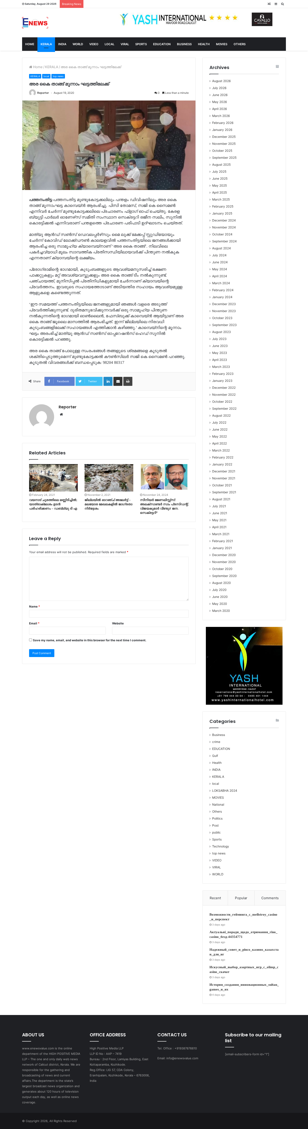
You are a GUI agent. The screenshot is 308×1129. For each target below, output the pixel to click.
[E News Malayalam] (35, 22)
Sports (217, 839)
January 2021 (222, 548)
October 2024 (222, 234)
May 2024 (219, 269)
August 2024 (221, 248)
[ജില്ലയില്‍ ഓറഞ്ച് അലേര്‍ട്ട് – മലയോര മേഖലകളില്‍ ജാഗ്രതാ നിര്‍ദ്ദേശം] (109, 478)
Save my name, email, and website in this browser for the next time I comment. (89, 640)
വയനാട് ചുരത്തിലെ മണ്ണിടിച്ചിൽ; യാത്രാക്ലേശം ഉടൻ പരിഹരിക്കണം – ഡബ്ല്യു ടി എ (53, 504)
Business (218, 735)
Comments (270, 898)
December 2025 (224, 137)
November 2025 (224, 143)
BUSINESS (184, 44)
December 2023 (224, 304)
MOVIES (221, 44)
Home (37, 67)
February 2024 (223, 290)
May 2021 (219, 520)
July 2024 (219, 255)
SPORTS (141, 44)
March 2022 (221, 450)
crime (216, 742)
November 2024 (224, 227)
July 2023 (219, 339)
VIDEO (93, 44)
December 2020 (224, 555)
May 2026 (219, 102)
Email (34, 623)
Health (217, 763)
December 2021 (223, 471)
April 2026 (219, 109)
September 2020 (224, 576)
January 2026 (222, 130)
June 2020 (220, 597)
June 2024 (220, 262)
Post (215, 825)
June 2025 (220, 178)
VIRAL (125, 44)
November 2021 (223, 478)
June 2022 (220, 429)
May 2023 (219, 353)
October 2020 (222, 569)
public (216, 832)
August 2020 (221, 583)
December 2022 (224, 387)
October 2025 (222, 150)
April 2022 (219, 443)
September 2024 (224, 241)
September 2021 (224, 492)
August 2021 (221, 499)
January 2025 (222, 213)
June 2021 (219, 513)
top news (58, 76)
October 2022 (222, 401)
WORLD (78, 44)
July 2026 (219, 88)
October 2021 (222, 485)
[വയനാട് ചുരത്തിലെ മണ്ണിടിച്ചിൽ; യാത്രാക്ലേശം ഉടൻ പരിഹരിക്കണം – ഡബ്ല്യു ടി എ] (53, 478)
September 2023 (224, 325)
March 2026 (221, 116)
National (218, 804)
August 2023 (221, 332)
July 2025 (219, 171)
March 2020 (221, 611)
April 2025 (219, 192)
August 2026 (221, 81)
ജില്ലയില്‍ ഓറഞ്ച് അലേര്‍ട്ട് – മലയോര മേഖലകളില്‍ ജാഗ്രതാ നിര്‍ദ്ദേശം (108, 504)
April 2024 (219, 276)
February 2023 (223, 374)
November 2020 (224, 562)
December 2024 (224, 220)
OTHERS (240, 44)
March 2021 (220, 534)
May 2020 (219, 604)
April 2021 (219, 527)
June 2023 (220, 346)
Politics (217, 818)
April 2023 (219, 360)
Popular (241, 898)
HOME (29, 44)
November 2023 (224, 311)
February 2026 (223, 123)
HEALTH (204, 44)
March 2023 (221, 367)
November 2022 (224, 394)
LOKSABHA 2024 (224, 790)
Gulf (215, 756)
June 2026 (220, 95)
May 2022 (219, 436)
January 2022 (222, 464)
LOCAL (109, 44)
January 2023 (222, 380)
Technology (220, 846)
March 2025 (221, 199)
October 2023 (222, 318)
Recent (215, 898)
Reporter (43, 92)
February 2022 (222, 457)
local (46, 76)
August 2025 (221, 164)
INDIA (62, 44)
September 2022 (224, 408)
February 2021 (222, 541)
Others (217, 811)
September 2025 (224, 157)
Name (34, 606)
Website (118, 623)
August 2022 (221, 415)
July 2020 (219, 590)
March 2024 (221, 283)
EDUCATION (162, 44)
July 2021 (219, 506)
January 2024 (222, 297)
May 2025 (219, 185)
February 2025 (222, 206)
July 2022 (219, 422)
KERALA (46, 44)
